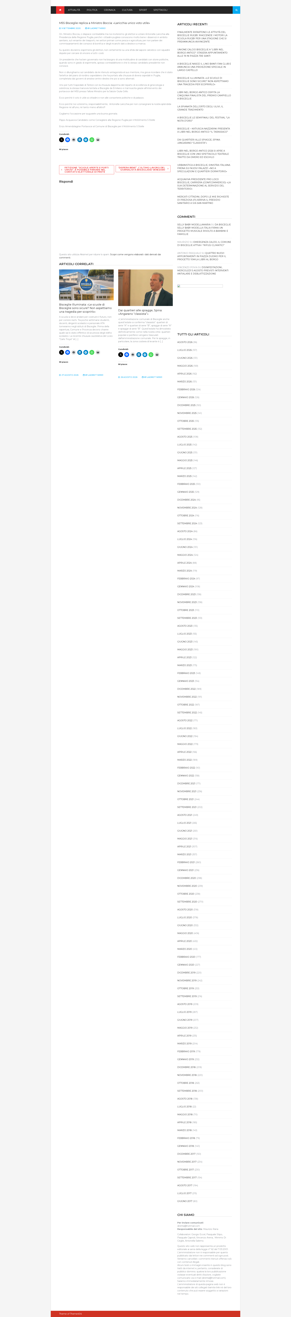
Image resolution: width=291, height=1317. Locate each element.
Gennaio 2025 (185, 492)
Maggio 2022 (185, 744)
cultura (127, 10)
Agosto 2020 (185, 909)
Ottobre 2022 (185, 704)
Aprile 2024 (184, 563)
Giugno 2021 (184, 830)
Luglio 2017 (184, 1193)
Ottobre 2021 (185, 799)
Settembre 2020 (187, 901)
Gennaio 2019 (185, 1059)
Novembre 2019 (187, 980)
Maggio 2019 (184, 1027)
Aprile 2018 (184, 1122)
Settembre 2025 (187, 429)
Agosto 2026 (184, 342)
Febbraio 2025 (186, 484)
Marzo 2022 (184, 760)
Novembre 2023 (187, 602)
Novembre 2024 (187, 507)
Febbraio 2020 (186, 957)
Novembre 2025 (187, 413)
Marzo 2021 (184, 854)
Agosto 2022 (184, 720)
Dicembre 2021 (186, 783)
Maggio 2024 (185, 555)
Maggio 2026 (185, 365)
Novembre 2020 (187, 886)
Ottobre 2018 (185, 1083)
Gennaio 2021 (185, 870)
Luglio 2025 (184, 444)
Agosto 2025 (184, 436)
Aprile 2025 (184, 468)
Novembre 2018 (187, 1075)
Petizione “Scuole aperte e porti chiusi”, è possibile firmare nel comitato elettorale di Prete (87, 169)
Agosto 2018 (184, 1098)
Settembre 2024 (187, 523)
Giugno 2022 (184, 736)
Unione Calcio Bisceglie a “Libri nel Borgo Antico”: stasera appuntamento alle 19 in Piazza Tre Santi (202, 52)
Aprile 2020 (184, 941)
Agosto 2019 (184, 1004)
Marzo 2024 (184, 570)
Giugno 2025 (184, 452)
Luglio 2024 (184, 539)
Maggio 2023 (185, 649)
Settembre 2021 (187, 807)
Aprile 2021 (184, 846)
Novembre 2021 (186, 791)
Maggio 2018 (185, 1114)
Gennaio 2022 (185, 775)
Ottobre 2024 (185, 515)
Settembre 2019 (187, 996)
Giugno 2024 (185, 547)
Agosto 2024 (185, 531)
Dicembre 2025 (186, 405)
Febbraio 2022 (186, 767)
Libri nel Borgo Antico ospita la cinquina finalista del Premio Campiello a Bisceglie (204, 95)
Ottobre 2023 (185, 610)
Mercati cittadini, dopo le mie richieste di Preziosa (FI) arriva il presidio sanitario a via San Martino (203, 199)
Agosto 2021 (184, 815)
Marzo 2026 (184, 381)
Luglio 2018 (184, 1106)
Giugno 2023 (184, 641)
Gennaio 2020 (185, 964)
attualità (74, 10)
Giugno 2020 (185, 925)
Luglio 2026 (184, 350)
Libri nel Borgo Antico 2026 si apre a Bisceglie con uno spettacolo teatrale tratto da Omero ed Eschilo (203, 154)
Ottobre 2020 (185, 893)
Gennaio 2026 (185, 397)
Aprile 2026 (184, 373)
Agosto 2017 (184, 1185)
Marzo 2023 (184, 665)
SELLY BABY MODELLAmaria (194, 224)
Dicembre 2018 (186, 1067)
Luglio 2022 (184, 728)
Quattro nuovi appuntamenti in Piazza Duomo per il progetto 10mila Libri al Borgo (201, 256)
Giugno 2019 (184, 1020)
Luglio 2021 (184, 823)
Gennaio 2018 (185, 1146)
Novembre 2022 (187, 696)
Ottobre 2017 (185, 1169)
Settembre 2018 (187, 1091)
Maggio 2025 (184, 460)
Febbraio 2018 (186, 1138)
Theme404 (76, 1313)
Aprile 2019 (184, 1035)
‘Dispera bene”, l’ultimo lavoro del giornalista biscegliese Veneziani (141, 168)
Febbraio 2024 (186, 578)
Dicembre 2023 (186, 594)
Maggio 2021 (184, 838)
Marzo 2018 (184, 1130)
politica (92, 10)
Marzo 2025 (184, 476)
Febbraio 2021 (186, 862)
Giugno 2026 (184, 358)
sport (143, 10)
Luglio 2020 (184, 917)
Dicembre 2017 (186, 1154)
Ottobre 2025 (185, 421)
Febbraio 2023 (186, 673)
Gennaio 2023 (185, 681)
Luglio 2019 (184, 1012)
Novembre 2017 (187, 1161)
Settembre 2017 (187, 1177)
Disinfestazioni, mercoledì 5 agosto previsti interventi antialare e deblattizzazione (203, 270)
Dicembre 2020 (186, 878)
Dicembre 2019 (186, 972)
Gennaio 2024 (185, 586)
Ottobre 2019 (185, 988)
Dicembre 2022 (186, 689)
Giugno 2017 (184, 1201)
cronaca (109, 10)
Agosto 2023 (184, 626)
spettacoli (160, 10)
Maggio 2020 (185, 933)
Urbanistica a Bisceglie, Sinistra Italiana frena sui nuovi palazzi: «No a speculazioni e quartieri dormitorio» (203, 168)
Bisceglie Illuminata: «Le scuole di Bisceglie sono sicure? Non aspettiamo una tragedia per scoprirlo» (85, 308)
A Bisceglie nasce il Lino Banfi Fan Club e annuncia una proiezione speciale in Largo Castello (204, 67)
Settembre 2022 (187, 712)
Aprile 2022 (184, 752)
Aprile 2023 (184, 657)
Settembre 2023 (187, 618)
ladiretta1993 (97, 28)
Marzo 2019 (184, 1043)
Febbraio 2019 (186, 1051)
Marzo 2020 (184, 949)
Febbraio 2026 (186, 389)
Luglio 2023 (184, 633)
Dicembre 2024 (186, 499)
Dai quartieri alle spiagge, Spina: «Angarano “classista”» (140, 312)
